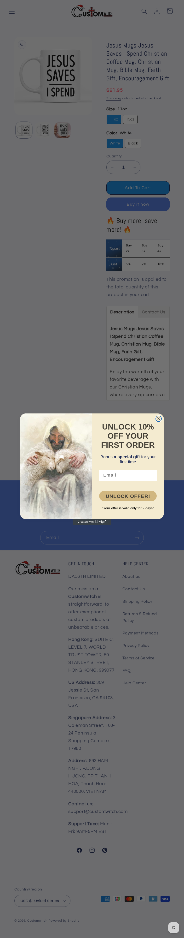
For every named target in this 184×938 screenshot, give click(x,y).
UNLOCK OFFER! (128, 496)
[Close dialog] (158, 419)
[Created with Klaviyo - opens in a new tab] (92, 522)
